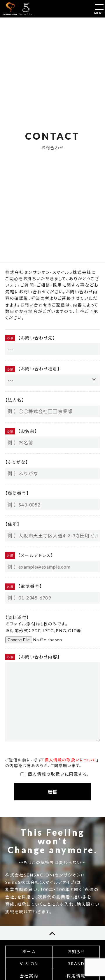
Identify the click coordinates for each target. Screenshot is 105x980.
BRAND (76, 963)
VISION (29, 963)
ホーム (29, 951)
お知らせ (76, 951)
